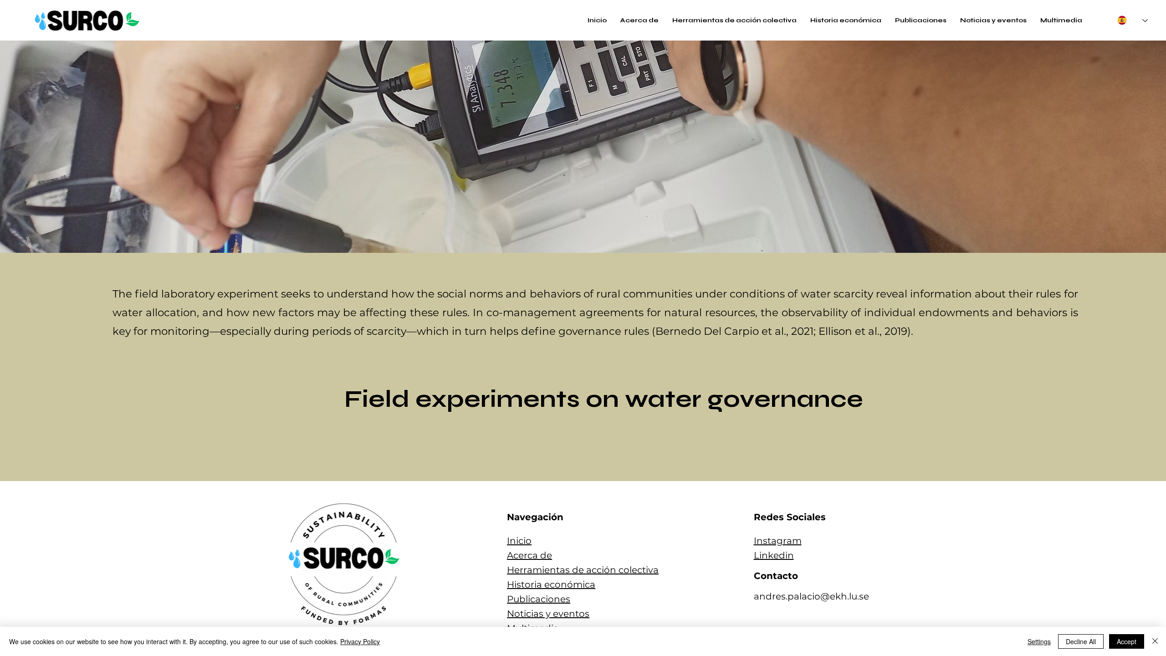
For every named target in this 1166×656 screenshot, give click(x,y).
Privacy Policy (360, 641)
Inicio (519, 540)
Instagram (778, 540)
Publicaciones (538, 599)
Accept (1126, 641)
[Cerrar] (1155, 641)
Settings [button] (1039, 641)
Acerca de (529, 555)
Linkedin (774, 555)
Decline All (1081, 641)
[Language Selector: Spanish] (1132, 20)
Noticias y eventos (548, 613)
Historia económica (551, 584)
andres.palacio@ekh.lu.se (811, 596)
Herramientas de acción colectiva (583, 569)
